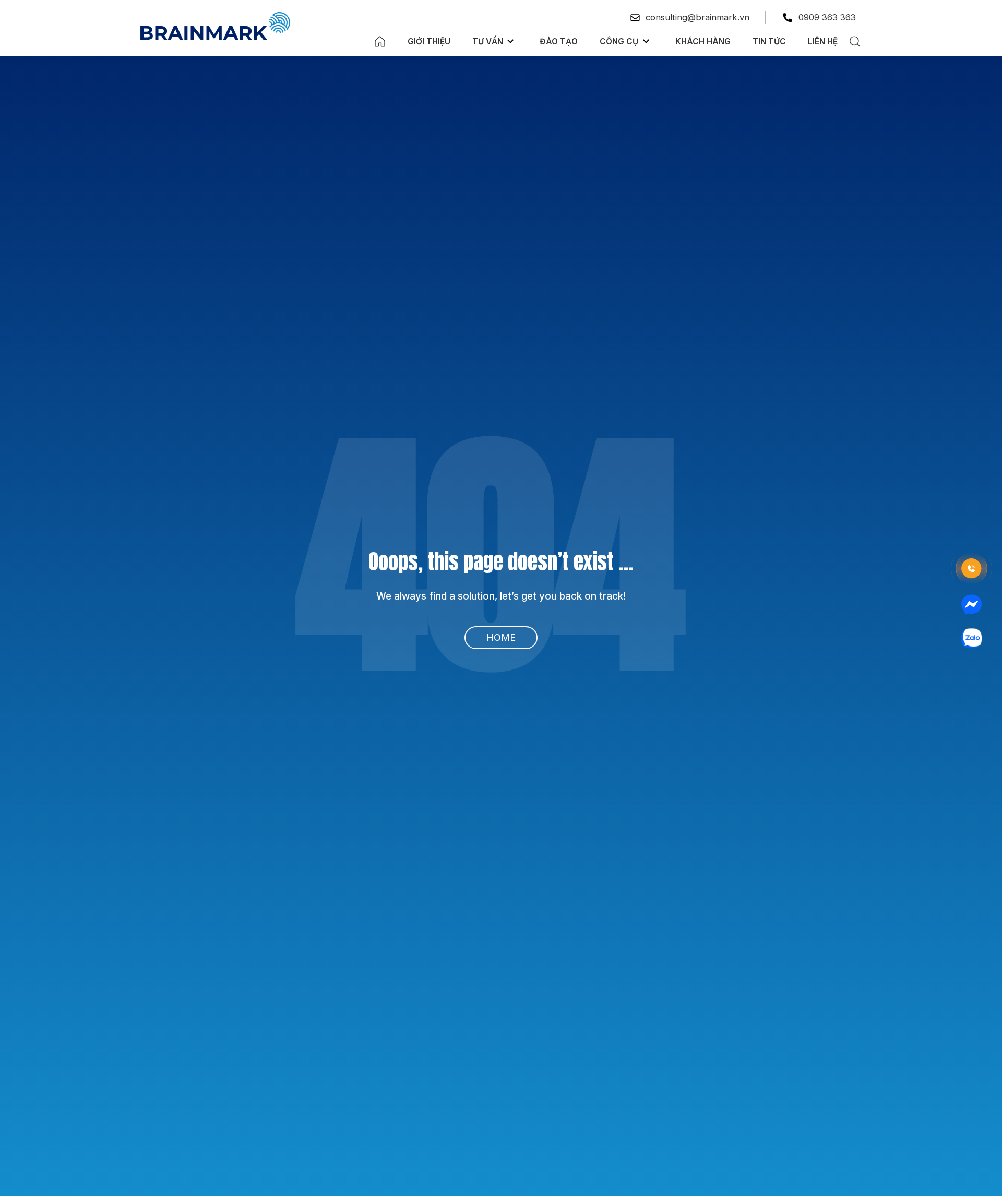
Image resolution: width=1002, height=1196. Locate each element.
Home (501, 637)
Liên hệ (823, 41)
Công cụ (619, 41)
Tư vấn (487, 41)
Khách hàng (703, 41)
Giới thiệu (429, 41)
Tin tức (769, 41)
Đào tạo (559, 41)
